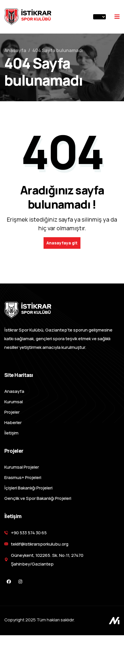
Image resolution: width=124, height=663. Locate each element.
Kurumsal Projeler (21, 467)
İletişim (11, 433)
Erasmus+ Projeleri (22, 477)
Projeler (12, 412)
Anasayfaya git (62, 243)
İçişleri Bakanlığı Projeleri (28, 488)
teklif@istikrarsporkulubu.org (39, 544)
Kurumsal (13, 402)
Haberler (13, 422)
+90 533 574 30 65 (29, 533)
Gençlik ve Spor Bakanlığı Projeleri (37, 498)
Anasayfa (15, 50)
